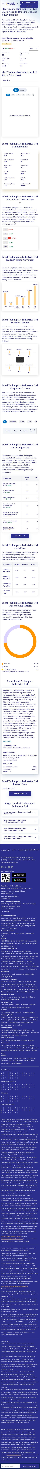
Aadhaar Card (17, 1040)
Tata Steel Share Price (24, 982)
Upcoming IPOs (6, 918)
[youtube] (9, 868)
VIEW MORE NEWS (18, 793)
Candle (22, 90)
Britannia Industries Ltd (30, 989)
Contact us (5, 1012)
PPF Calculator (14, 964)
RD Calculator (27, 951)
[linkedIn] (12, 868)
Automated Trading (15, 1025)
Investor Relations (7, 1048)
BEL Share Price (30, 992)
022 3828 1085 (6, 899)
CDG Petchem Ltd (8, 528)
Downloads (31, 1058)
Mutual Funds (17, 918)
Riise (32, 974)
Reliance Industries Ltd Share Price (12, 992)
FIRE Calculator (32, 969)
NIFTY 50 (4, 941)
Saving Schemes (28, 1040)
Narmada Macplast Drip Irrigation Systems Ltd (10, 513)
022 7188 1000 (5, 911)
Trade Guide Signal (18, 974)
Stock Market (15, 1017)
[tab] (8, 95)
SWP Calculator (25, 959)
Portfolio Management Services (24, 923)
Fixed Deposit (5, 926)
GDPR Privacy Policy (20, 1058)
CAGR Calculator (23, 956)
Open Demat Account (28, 2)
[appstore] (19, 875)
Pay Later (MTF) (16, 926)
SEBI (9, 1045)
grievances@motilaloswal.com (11, 1236)
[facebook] (2, 868)
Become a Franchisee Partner (25, 1005)
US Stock (26, 1020)
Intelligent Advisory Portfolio (10, 921)
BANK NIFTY (20, 941)
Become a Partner (7, 1005)
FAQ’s (12, 1012)
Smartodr (4, 1061)
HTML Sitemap (17, 1063)
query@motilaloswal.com (10, 896)
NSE (6, 1045)
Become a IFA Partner (9, 1007)
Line (16, 90)
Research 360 (5, 974)
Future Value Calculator (17, 961)
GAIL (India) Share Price (27, 984)
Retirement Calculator (30, 954)
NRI (6, 1022)
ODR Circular (19, 1061)
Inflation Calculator (28, 966)
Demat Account (26, 1017)
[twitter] (5, 868)
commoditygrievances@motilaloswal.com (14, 1286)
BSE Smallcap (29, 941)
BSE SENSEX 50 (11, 946)
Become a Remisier (23, 1007)
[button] (20, 813)
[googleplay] (19, 880)
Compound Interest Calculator (11, 954)
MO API (27, 974)
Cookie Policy (27, 1048)
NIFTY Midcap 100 (23, 944)
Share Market (5, 933)
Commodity (13, 1022)
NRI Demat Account (30, 918)
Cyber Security (6, 1063)
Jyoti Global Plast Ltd (10, 521)
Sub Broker (33, 1020)
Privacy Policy (29, 1061)
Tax (2, 1040)
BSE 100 (3, 946)
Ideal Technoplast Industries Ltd (9, 505)
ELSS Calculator (25, 964)
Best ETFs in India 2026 (19, 1035)
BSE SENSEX (11, 941)
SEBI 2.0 (11, 1061)
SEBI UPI (28, 6)
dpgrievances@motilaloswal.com (12, 1239)
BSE (2, 1045)
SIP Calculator (5, 951)
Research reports (7, 997)
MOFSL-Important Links (25, 1045)
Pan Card (8, 1040)
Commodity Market (18, 933)
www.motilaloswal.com (14, 1455)
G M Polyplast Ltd (8, 490)
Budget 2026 (5, 1017)
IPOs (10, 1020)
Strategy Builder (6, 977)
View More (18, 536)
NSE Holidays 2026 (7, 1030)
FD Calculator (16, 951)
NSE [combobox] (31, 49)
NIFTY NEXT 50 (12, 944)
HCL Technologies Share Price (11, 989)
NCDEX (14, 1045)
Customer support (29, 1012)
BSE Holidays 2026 (20, 1030)
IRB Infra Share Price (29, 987)
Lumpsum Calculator (9, 956)
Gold (2, 1022)
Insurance (13, 928)
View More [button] (7, 741)
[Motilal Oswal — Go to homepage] (9, 4)
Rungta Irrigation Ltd (9, 484)
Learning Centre (19, 997)
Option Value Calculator (17, 969)
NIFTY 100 (33, 944)
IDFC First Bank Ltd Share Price (11, 987)
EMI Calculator (14, 959)
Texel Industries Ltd (9, 497)
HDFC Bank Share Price (8, 982)
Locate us (18, 1012)
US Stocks (24, 921)
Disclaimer (18, 1048)
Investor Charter (6, 1058)
